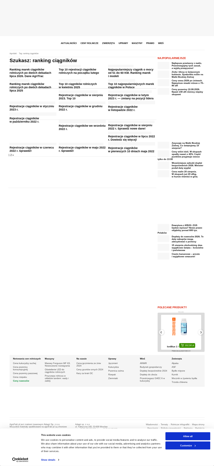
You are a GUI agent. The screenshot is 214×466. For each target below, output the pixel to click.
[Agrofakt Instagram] (186, 43)
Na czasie (81, 358)
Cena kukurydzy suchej (24, 363)
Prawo (150, 43)
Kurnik (175, 374)
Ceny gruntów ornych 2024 (89, 369)
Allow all (188, 436)
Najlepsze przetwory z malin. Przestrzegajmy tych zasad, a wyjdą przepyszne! (187, 65)
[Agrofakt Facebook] (178, 43)
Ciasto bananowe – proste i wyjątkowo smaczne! (186, 255)
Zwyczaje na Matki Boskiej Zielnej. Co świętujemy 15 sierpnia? (186, 145)
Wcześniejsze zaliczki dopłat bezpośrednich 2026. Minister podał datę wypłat (187, 165)
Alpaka (175, 363)
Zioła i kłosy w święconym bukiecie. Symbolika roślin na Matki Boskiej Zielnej (187, 74)
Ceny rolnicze (89, 43)
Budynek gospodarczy (151, 367)
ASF (174, 367)
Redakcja (199, 428)
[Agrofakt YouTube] (194, 43)
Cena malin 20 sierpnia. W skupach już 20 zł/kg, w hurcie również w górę (185, 174)
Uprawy (123, 43)
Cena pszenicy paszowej (25, 373)
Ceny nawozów (21, 381)
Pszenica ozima (116, 370)
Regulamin (152, 428)
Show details (48, 459)
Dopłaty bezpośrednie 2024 (153, 370)
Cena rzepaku (20, 377)
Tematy (164, 424)
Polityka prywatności (171, 428)
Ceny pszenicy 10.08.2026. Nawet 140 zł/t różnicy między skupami (187, 92)
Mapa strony (198, 424)
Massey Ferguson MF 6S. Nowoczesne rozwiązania (57, 364)
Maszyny (137, 43)
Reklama (188, 428)
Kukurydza (113, 367)
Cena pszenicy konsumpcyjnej (20, 368)
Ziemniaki (113, 378)
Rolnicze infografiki (180, 424)
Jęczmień (113, 363)
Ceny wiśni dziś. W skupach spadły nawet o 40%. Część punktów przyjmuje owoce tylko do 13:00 (180, 155)
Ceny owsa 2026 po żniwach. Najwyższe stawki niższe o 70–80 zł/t (188, 83)
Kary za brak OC (84, 373)
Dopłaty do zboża (148, 374)
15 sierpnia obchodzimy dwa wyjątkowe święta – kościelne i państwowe (187, 247)
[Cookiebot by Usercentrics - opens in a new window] (20, 460)
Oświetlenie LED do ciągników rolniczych (55, 370)
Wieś (161, 43)
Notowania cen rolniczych (27, 358)
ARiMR (143, 363)
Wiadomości (152, 424)
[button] (201, 43)
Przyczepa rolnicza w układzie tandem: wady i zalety (57, 378)
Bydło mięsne (178, 370)
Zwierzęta (108, 43)
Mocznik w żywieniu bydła (184, 378)
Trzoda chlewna (179, 382)
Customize (186, 445)
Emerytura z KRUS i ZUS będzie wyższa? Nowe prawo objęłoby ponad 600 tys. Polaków (180, 229)
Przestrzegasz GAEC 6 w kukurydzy (152, 379)
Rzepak (112, 374)
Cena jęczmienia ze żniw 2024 (88, 364)
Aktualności (69, 43)
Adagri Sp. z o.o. (52, 424)
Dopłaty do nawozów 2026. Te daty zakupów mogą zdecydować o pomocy (188, 239)
